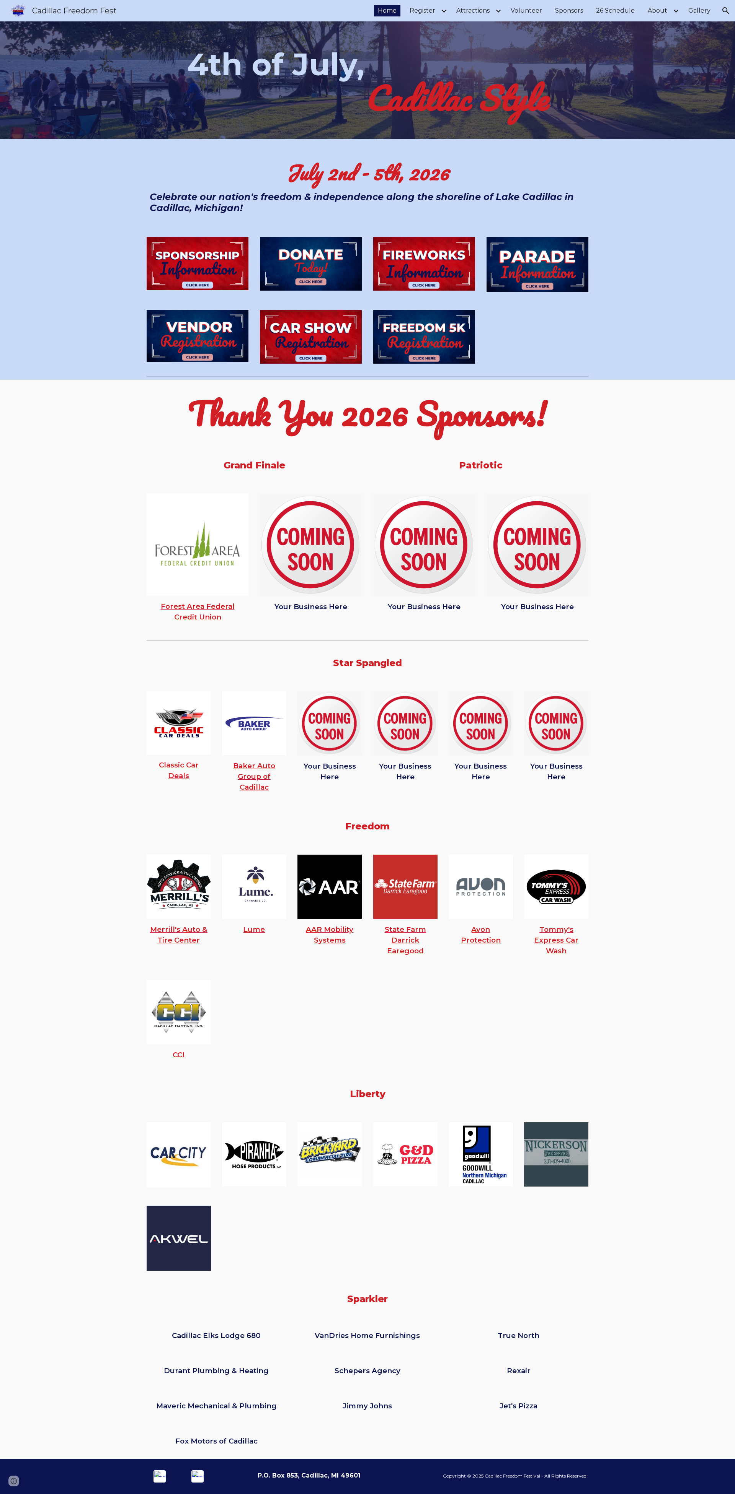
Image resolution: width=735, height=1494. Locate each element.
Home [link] (387, 10)
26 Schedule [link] (615, 10)
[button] (726, 11)
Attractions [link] (473, 10)
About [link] (657, 10)
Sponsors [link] (569, 10)
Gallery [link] (699, 10)
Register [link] (422, 10)
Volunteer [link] (526, 10)
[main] (367, 80)
